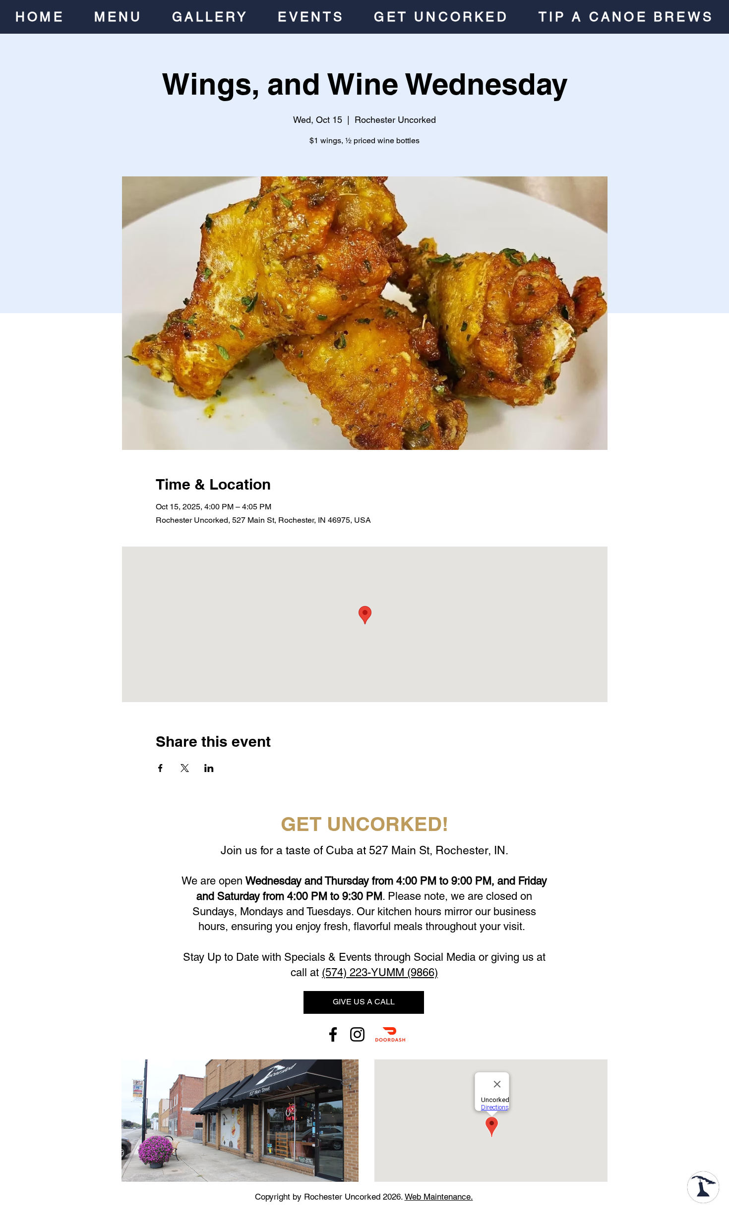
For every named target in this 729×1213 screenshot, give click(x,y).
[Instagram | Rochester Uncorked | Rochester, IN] (357, 1034)
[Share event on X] (184, 768)
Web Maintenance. (439, 1197)
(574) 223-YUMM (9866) (380, 972)
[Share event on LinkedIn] (209, 768)
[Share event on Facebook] (160, 768)
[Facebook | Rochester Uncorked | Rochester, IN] (333, 1034)
